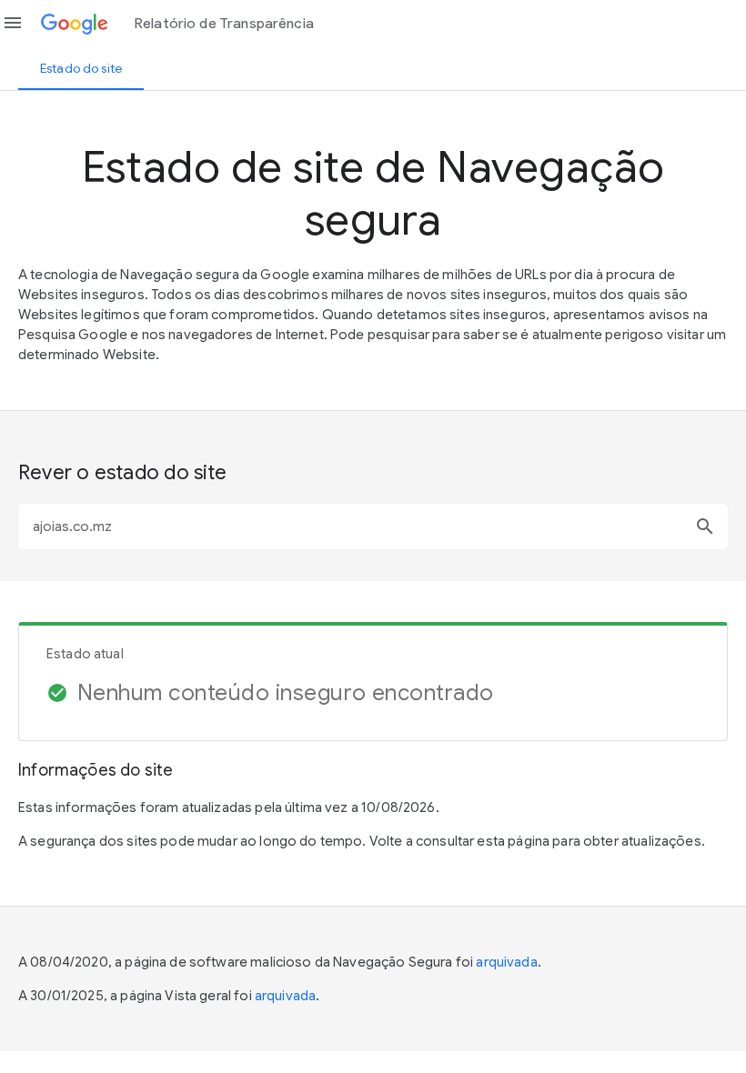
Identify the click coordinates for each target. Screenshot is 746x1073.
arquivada (506, 962)
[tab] (81, 68)
